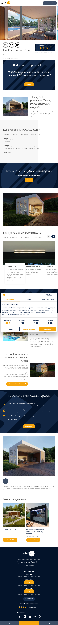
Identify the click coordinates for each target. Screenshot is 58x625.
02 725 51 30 (30, 582)
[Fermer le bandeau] (55, 294)
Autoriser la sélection (29, 329)
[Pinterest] (40, 616)
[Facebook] (20, 616)
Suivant (28, 180)
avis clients (35, 607)
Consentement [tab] (10, 299)
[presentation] (49, 236)
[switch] (22, 323)
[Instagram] (25, 616)
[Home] (7, 4)
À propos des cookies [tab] (48, 299)
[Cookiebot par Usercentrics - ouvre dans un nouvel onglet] (45, 295)
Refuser (11, 329)
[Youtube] (35, 616)
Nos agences (30, 598)
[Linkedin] (30, 616)
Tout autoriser (47, 329)
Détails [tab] (29, 299)
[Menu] (2, 3)
